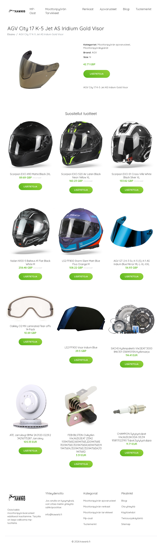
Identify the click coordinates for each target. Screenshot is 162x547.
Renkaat (87, 9)
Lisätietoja (96, 73)
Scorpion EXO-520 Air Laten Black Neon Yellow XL (81, 175)
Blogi (126, 9)
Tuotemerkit (143, 9)
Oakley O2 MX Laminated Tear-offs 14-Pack (30, 327)
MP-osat (33, 11)
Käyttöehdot (128, 512)
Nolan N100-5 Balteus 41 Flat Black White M (30, 262)
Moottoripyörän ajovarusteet (114, 44)
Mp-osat (88, 518)
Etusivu (11, 34)
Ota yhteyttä (128, 506)
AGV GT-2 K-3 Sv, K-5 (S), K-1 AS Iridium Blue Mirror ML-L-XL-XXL (132, 262)
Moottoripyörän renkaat (96, 506)
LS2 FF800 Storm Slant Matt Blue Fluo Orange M (81, 262)
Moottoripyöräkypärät (95, 47)
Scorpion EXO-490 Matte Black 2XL (30, 174)
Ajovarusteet (108, 9)
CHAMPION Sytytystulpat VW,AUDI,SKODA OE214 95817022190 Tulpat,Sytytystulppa (131, 437)
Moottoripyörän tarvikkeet (55, 11)
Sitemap (125, 524)
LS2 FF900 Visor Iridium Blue (81, 347)
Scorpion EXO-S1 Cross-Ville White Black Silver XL (131, 175)
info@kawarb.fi (53, 514)
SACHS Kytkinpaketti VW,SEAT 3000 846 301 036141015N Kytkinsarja (131, 350)
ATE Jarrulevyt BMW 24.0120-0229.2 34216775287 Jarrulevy (30, 436)
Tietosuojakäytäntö (132, 518)
